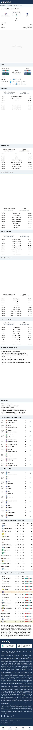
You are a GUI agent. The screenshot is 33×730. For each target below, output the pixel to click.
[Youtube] (13, 716)
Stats (3, 728)
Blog (23, 728)
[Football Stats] (6, 2)
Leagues (16, 728)
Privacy (6, 720)
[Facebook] (2, 716)
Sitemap (12, 720)
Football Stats (3, 5)
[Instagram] (10, 716)
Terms (2, 720)
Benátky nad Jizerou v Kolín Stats (15, 5)
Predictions (10, 728)
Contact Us (17, 720)
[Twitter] (6, 716)
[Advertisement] (16, 46)
